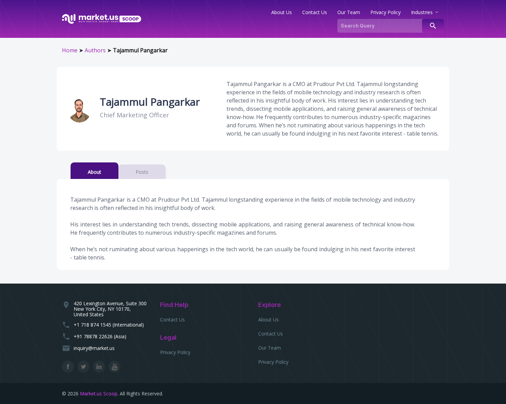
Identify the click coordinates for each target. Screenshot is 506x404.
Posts (142, 172)
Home (69, 50)
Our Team (269, 347)
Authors (95, 50)
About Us (268, 319)
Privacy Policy (175, 352)
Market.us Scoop (98, 393)
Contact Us (172, 319)
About (94, 172)
